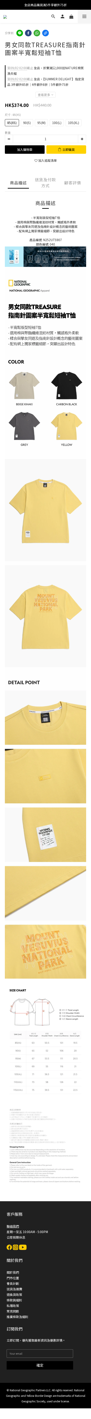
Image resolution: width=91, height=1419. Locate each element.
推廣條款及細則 (17, 1317)
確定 (40, 1365)
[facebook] (28, 33)
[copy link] (45, 33)
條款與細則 (14, 1300)
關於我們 (13, 1272)
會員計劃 (13, 1283)
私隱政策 (13, 1305)
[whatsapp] (37, 33)
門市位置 (13, 1278)
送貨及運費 (14, 1289)
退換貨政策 (14, 1294)
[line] (19, 33)
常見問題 (13, 1311)
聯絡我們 (13, 1226)
